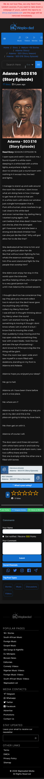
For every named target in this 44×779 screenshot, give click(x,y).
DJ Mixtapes (9, 654)
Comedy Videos (11, 666)
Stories (8, 586)
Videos (8, 593)
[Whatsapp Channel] (8, 570)
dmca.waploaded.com (12, 12)
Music (19, 586)
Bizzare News (10, 658)
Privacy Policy (10, 758)
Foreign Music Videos (13, 674)
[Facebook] (29, 570)
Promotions (9, 714)
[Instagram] (22, 570)
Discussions (31, 586)
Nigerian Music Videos (14, 670)
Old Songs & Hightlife (13, 649)
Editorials (8, 662)
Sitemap (7, 762)
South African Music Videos (16, 679)
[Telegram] (36, 570)
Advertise (8, 710)
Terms (6, 750)
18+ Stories (9, 633)
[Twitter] (15, 570)
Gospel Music (10, 645)
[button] (5, 39)
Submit (22, 558)
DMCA (7, 754)
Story (8, 84)
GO (38, 64)
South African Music (13, 637)
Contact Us (9, 719)
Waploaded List (11, 683)
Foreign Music (10, 641)
